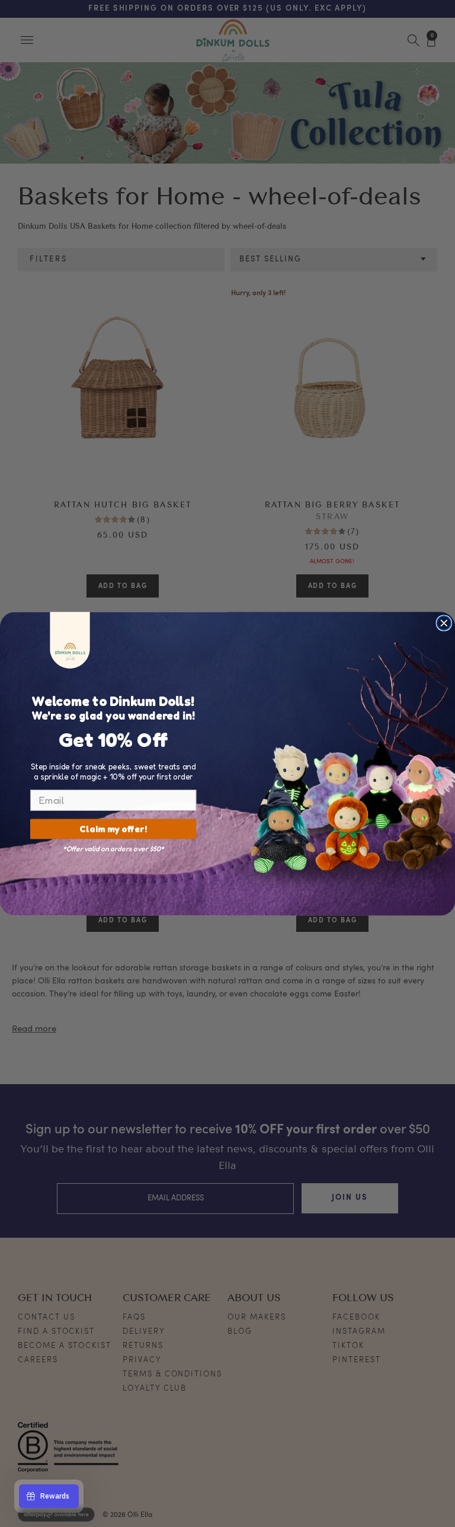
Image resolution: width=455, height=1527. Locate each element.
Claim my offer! (113, 829)
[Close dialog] (444, 623)
